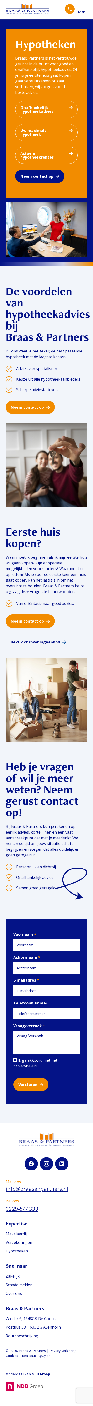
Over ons (14, 1293)
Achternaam (26, 957)
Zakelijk (13, 1276)
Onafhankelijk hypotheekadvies (36, 109)
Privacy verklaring (63, 1350)
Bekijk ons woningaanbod (35, 642)
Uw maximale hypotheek (33, 132)
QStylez (44, 1355)
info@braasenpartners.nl (37, 1188)
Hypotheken (17, 1251)
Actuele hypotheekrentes (37, 155)
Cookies (12, 1355)
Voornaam (24, 934)
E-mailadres (26, 980)
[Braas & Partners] (27, 9)
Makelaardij (16, 1233)
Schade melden (19, 1284)
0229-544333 (22, 1208)
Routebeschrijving (22, 1335)
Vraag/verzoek (29, 1026)
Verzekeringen (19, 1242)
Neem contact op (36, 176)
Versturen (27, 1084)
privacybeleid (25, 1066)
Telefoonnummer (30, 1003)
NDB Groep (41, 1374)
